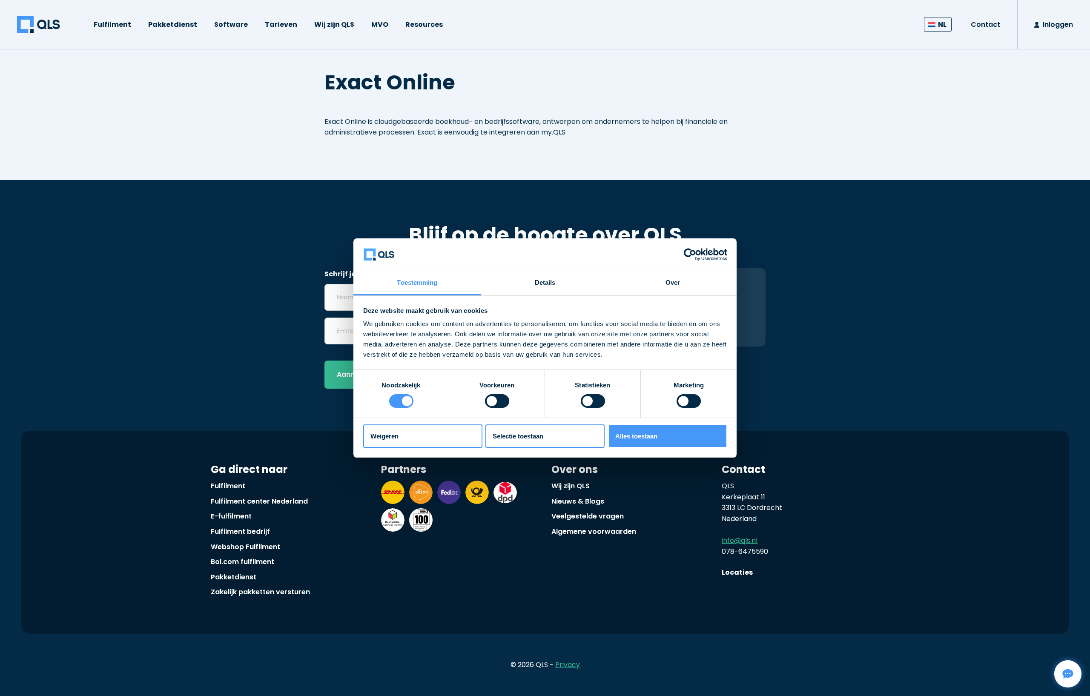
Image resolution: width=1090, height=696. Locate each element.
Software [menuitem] (231, 24)
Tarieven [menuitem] (281, 24)
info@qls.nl (739, 540)
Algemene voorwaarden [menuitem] (593, 531)
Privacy (567, 665)
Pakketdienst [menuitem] (172, 24)
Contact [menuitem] (985, 24)
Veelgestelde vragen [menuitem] (587, 516)
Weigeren (384, 436)
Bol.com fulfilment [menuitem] (242, 562)
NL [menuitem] (942, 24)
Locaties (737, 572)
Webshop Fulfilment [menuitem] (245, 547)
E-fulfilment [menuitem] (231, 516)
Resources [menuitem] (424, 24)
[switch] (497, 401)
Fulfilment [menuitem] (112, 24)
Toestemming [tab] (417, 282)
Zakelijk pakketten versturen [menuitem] (260, 592)
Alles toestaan (636, 436)
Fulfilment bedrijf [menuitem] (240, 531)
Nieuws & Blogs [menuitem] (577, 501)
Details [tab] (545, 282)
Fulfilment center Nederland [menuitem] (259, 501)
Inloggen (1058, 24)
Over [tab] (672, 282)
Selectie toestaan (518, 436)
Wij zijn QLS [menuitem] (334, 24)
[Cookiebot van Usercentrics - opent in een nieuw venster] (690, 254)
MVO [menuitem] (379, 24)
